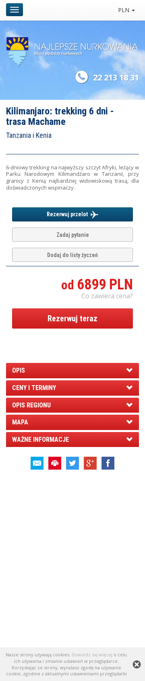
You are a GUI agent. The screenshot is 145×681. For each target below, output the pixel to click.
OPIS (18, 370)
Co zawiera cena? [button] (107, 295)
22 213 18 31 (116, 77)
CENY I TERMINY (34, 388)
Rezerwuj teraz (72, 318)
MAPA (20, 422)
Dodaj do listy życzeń (72, 255)
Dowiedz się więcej (92, 654)
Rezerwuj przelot (68, 214)
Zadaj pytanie (72, 235)
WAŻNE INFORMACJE (40, 439)
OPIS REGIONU (31, 405)
